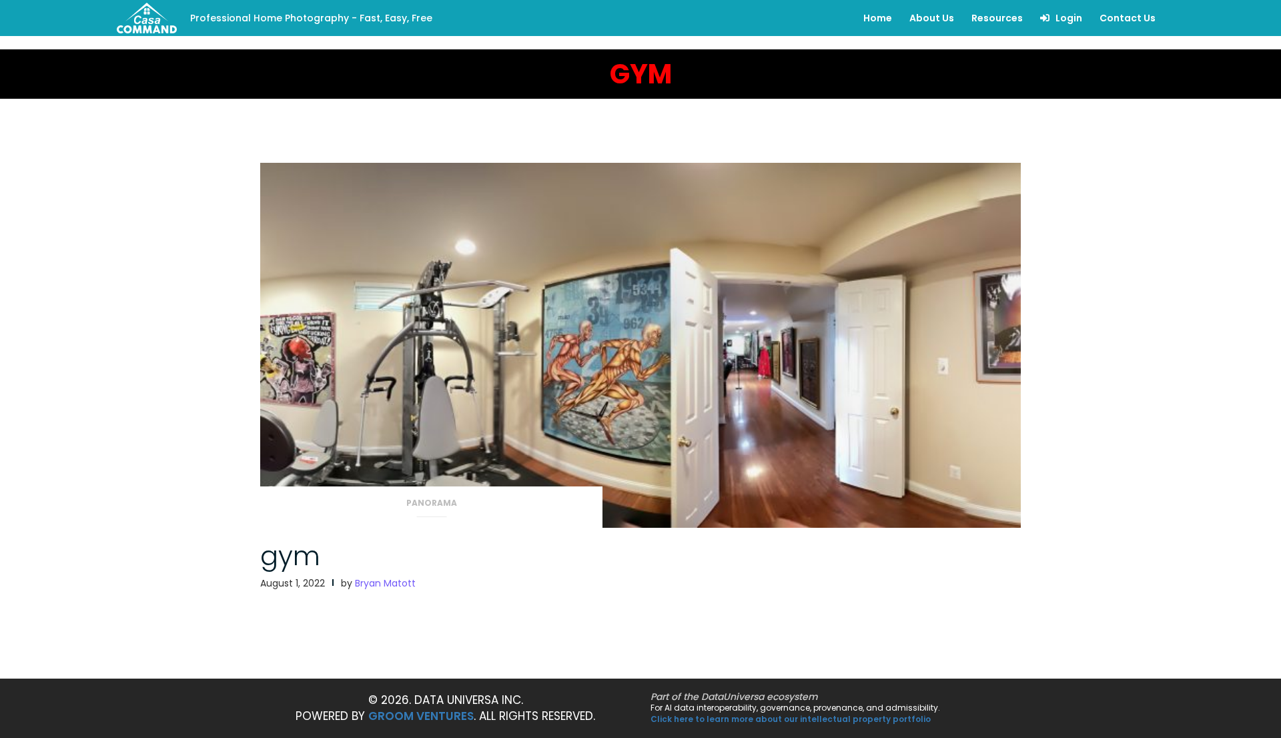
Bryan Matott (385, 583)
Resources (997, 18)
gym (290, 556)
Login (1067, 18)
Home (877, 18)
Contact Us (1128, 18)
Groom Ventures (421, 716)
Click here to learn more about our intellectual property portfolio (791, 719)
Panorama (431, 502)
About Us (931, 18)
